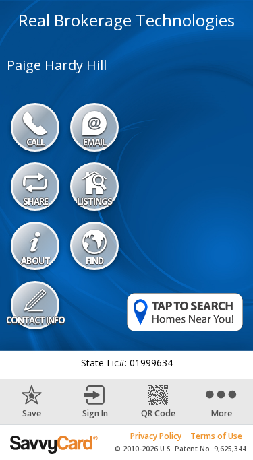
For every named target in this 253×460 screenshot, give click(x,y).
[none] (31, 401)
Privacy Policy (155, 436)
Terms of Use (216, 436)
